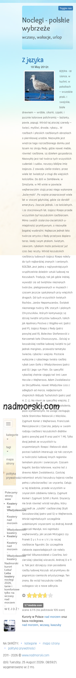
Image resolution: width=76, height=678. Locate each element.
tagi (8, 447)
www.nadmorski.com (35, 655)
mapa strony (10, 461)
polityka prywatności (11, 475)
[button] (4, 625)
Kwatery (12, 536)
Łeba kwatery (9, 574)
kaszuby (56, 625)
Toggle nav (66, 8)
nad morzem (52, 617)
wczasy (44, 625)
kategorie (11, 435)
